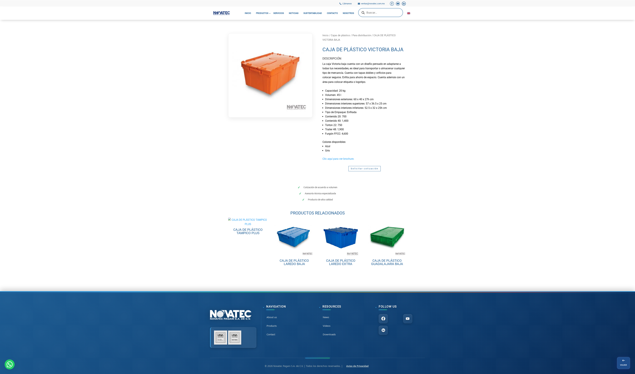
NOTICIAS (293, 13)
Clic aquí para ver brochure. (338, 158)
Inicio (325, 35)
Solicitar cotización (364, 168)
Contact (271, 334)
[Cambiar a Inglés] (409, 13)
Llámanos (347, 3)
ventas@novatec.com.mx (373, 3)
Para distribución (361, 35)
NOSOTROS (348, 13)
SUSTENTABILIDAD (312, 13)
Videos (326, 325)
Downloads (329, 334)
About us (272, 317)
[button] (10, 364)
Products (272, 325)
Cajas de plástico (340, 35)
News (326, 317)
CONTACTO (332, 13)
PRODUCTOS (262, 13)
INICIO (248, 13)
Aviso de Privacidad (357, 366)
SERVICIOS (278, 13)
